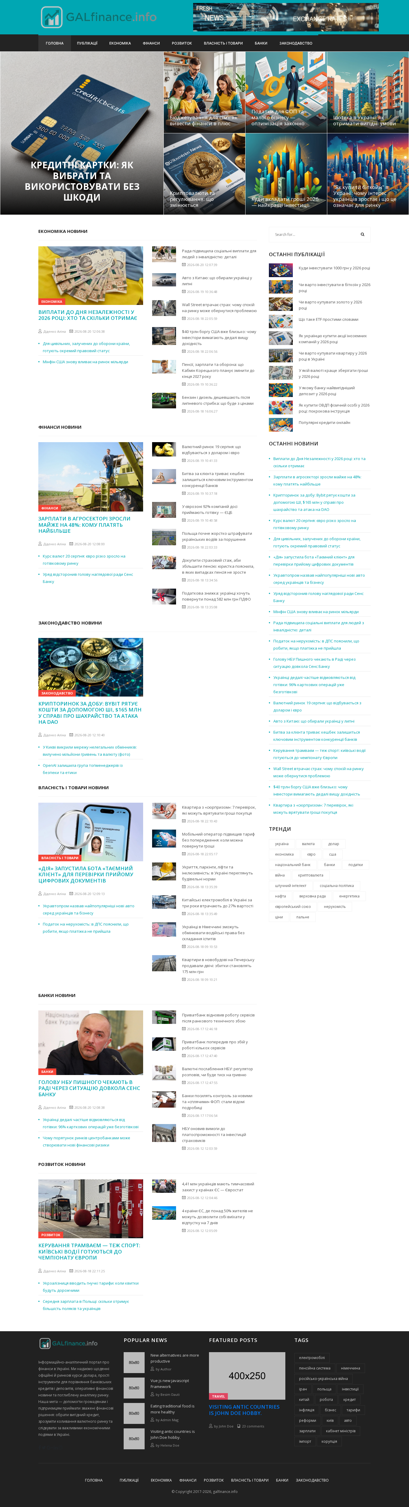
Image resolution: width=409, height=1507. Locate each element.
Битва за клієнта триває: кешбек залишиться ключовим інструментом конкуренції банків (217, 479)
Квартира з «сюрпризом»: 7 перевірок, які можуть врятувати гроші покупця (219, 810)
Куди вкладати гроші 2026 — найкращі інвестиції (285, 202)
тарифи (353, 1410)
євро (311, 854)
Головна (54, 43)
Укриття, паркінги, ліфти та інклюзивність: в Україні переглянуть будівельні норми (217, 873)
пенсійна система (315, 1368)
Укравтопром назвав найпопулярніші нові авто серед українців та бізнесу (88, 909)
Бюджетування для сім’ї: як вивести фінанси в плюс (203, 120)
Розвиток (182, 43)
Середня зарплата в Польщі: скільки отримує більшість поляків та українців (86, 1305)
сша (332, 854)
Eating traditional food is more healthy (173, 1409)
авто (348, 1420)
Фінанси (151, 43)
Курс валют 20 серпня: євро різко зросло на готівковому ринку (84, 559)
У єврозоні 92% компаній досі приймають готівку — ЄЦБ (209, 509)
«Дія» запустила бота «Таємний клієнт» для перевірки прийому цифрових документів (85, 874)
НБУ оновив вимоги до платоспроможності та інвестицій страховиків (214, 1134)
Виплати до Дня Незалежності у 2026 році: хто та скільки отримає (87, 315)
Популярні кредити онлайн (324, 422)
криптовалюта (310, 875)
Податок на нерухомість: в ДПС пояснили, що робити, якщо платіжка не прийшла (86, 927)
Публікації (87, 43)
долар (333, 843)
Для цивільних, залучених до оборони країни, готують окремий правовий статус (86, 347)
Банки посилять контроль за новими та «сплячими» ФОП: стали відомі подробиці (217, 1101)
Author (166, 1369)
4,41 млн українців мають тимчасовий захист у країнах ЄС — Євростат (218, 1187)
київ (330, 1420)
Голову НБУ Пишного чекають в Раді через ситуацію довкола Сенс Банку (89, 1088)
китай (304, 1399)
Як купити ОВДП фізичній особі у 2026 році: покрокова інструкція (334, 408)
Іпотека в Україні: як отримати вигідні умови (364, 120)
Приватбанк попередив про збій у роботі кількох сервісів (215, 1045)
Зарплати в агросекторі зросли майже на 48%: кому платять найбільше (84, 525)
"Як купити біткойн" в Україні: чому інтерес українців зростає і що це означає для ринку (364, 196)
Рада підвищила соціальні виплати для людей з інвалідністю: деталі (219, 253)
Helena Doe (169, 1445)
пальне (302, 917)
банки (329, 864)
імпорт (305, 1441)
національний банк (292, 864)
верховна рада (312, 896)
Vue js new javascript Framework (170, 1383)
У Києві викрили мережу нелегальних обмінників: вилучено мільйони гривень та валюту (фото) (90, 750)
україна (282, 843)
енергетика (349, 896)
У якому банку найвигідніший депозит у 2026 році (327, 390)
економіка (284, 854)
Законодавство (295, 43)
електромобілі (312, 1357)
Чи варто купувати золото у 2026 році (330, 305)
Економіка (120, 43)
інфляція (306, 1410)
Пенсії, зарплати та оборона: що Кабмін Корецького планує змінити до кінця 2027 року (218, 370)
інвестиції (350, 1389)
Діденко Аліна (54, 331)
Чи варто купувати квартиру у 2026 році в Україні (333, 356)
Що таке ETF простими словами (328, 319)
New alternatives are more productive (175, 1358)
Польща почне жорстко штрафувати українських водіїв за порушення (217, 536)
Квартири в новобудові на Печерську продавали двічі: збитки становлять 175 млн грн (218, 965)
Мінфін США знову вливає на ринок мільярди (85, 361)
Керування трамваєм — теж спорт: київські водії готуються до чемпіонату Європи (89, 1251)
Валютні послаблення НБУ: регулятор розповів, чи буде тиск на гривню (217, 1071)
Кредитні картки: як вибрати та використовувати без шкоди (82, 181)
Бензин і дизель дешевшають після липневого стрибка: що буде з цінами (218, 400)
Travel (218, 1396)
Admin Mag (169, 1420)
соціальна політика (337, 885)
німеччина (350, 1368)
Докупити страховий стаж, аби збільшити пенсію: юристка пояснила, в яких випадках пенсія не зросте (218, 566)
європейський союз (292, 906)
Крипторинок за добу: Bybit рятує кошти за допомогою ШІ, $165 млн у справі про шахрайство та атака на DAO (90, 713)
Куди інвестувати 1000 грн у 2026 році (334, 268)
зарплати (307, 1430)
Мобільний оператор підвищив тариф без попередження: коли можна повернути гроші (218, 840)
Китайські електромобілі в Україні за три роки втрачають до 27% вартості (217, 903)
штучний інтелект (290, 885)
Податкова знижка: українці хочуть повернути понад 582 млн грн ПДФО (216, 596)
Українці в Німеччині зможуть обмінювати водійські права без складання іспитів (213, 932)
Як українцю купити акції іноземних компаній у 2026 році (333, 338)
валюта (308, 843)
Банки (261, 43)
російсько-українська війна (323, 1378)
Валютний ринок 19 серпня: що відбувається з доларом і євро (211, 449)
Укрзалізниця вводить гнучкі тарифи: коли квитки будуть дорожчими (91, 1286)
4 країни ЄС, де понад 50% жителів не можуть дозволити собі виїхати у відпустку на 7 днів (217, 1216)
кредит (349, 1399)
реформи (307, 1420)
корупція (329, 1441)
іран (303, 1389)
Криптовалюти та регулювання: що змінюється (192, 199)
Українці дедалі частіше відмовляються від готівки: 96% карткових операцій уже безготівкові (91, 1123)
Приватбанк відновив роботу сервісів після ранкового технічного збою (218, 1018)
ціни (279, 917)
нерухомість (335, 906)
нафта (280, 896)
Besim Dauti (170, 1394)
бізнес (330, 1410)
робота (326, 1399)
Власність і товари (223, 43)
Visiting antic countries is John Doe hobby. (173, 1434)
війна (280, 875)
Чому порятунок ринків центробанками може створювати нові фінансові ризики (86, 1141)
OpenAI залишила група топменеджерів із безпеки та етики (83, 769)
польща (324, 1389)
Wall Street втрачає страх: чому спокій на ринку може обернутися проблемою (219, 307)
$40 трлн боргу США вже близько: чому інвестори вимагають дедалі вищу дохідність (219, 337)
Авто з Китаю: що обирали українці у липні (217, 280)
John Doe (226, 1426)
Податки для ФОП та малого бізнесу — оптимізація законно (278, 117)
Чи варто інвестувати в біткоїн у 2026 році (334, 287)
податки (356, 864)
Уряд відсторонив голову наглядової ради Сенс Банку (88, 578)
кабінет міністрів (340, 1430)
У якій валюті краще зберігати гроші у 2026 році (333, 373)
